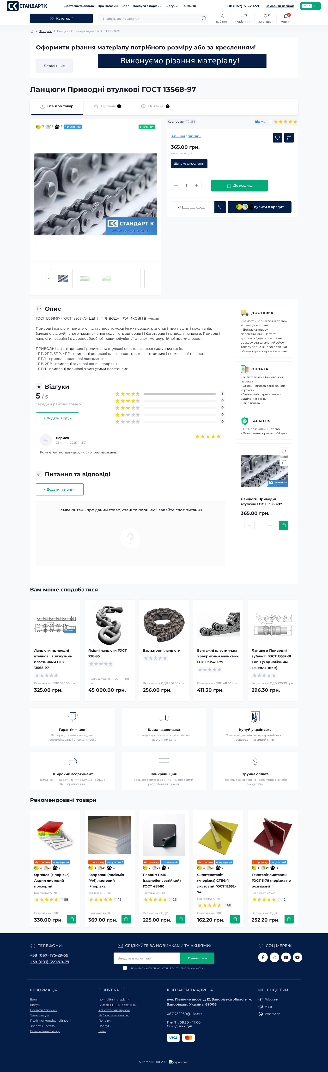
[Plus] (196, 185)
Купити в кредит (269, 207)
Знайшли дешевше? (186, 136)
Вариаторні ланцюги (162, 650)
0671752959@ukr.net (185, 1014)
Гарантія (261, 421)
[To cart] (283, 525)
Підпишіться (197, 958)
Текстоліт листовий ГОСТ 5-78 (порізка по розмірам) (271, 880)
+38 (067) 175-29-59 (49, 955)
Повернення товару (45, 1031)
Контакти (189, 6)
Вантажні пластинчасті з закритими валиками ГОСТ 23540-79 (218, 656)
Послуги (104, 1026)
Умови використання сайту (161, 968)
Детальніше (54, 66)
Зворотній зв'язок (43, 1026)
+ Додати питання (60, 489)
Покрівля (105, 1020)
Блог (125, 6)
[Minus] (176, 185)
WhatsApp (272, 1014)
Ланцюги (45, 31)
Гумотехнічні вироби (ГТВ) (117, 1004)
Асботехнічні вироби (114, 1010)
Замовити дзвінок (280, 6)
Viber (268, 1006)
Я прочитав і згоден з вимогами (167, 968)
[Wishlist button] (277, 138)
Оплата (259, 369)
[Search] (204, 18)
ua (308, 6)
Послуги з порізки (147, 6)
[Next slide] (142, 278)
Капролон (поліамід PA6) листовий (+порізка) (106, 880)
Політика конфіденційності (50, 1020)
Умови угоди (39, 1015)
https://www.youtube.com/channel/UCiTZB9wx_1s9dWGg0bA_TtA (297, 957)
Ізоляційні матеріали (113, 999)
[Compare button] (289, 138)
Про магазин (108, 6)
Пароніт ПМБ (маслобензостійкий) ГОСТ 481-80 (162, 880)
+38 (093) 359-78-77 (49, 962)
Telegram (271, 999)
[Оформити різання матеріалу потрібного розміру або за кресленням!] (182, 61)
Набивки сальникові (113, 1015)
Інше (102, 1031)
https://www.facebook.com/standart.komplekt (263, 957)
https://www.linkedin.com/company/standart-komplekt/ (286, 957)
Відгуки (171, 6)
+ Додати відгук (57, 418)
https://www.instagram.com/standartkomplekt (274, 957)
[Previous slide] (49, 278)
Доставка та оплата (79, 6)
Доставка (262, 313)
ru (315, 6)
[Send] (220, 207)
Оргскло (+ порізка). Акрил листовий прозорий (52, 880)
